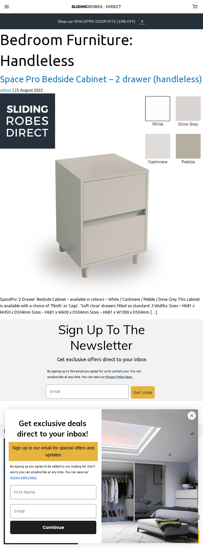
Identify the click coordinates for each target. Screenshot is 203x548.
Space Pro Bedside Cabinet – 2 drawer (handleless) (101, 79)
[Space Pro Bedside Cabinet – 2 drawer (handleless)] (101, 194)
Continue (53, 527)
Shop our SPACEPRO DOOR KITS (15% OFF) (96, 21)
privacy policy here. (24, 477)
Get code (142, 392)
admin (5, 90)
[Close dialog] (191, 415)
